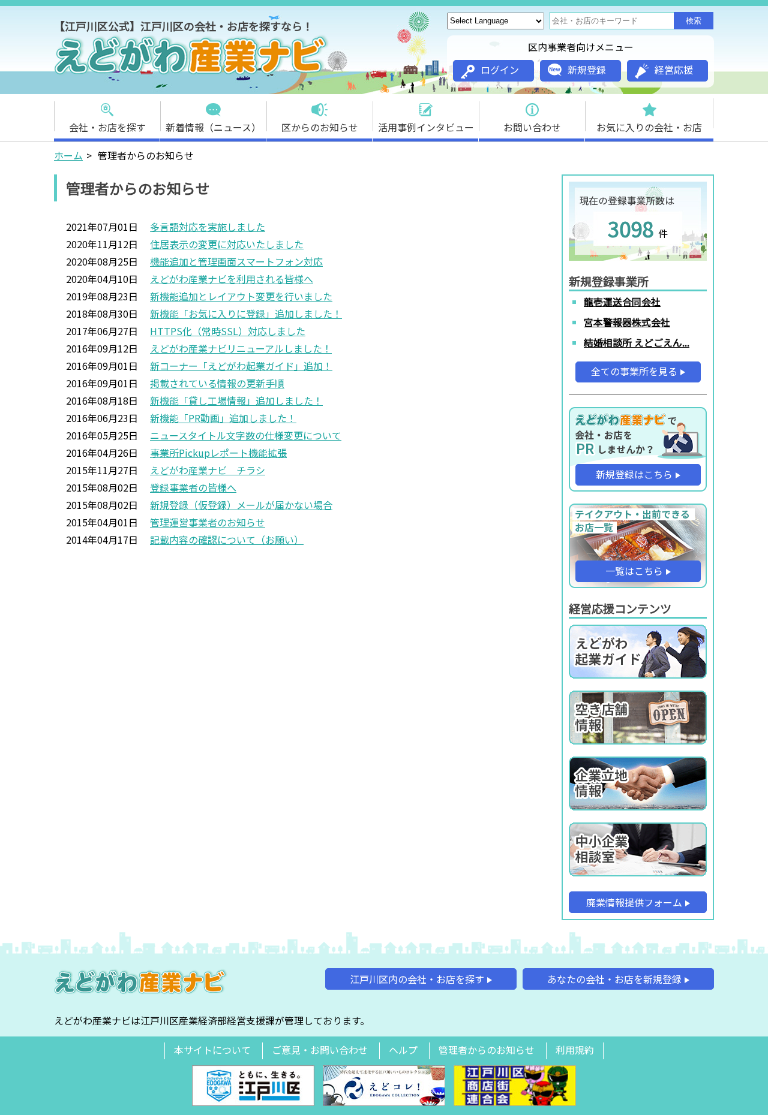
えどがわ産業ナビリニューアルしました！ (241, 348)
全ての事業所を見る (634, 371)
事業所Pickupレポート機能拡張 (218, 452)
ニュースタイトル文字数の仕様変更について (245, 435)
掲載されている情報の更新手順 (217, 383)
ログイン (500, 69)
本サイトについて (212, 1049)
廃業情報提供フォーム (634, 902)
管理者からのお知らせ (487, 1049)
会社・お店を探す (107, 127)
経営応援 (674, 69)
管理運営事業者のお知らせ (207, 522)
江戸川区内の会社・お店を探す (417, 979)
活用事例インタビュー (426, 127)
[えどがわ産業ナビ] (192, 72)
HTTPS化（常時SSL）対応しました (227, 331)
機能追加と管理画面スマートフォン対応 (236, 261)
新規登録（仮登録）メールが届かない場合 (241, 505)
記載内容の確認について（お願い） (227, 539)
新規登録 (587, 69)
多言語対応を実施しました (207, 226)
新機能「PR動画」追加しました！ (223, 418)
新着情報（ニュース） (213, 127)
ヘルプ (403, 1049)
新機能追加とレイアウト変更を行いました (241, 296)
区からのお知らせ (319, 127)
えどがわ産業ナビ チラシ (207, 470)
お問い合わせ (532, 127)
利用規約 (575, 1049)
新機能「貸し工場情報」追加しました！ (236, 400)
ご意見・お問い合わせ (320, 1049)
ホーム (68, 155)
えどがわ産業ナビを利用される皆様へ (231, 279)
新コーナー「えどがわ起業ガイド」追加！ (241, 365)
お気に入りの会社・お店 (649, 127)
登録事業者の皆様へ (193, 487)
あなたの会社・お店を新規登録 (614, 979)
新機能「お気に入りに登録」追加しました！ (246, 313)
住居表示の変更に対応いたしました (227, 244)
